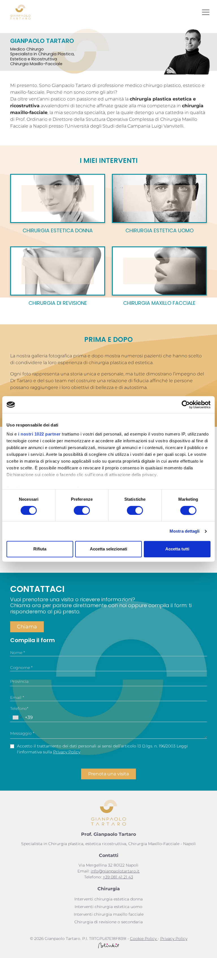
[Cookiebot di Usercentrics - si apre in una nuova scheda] (186, 404)
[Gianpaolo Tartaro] (20, 12)
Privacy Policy (66, 751)
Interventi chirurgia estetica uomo (108, 906)
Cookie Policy (144, 938)
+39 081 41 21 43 (118, 877)
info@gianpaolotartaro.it (115, 871)
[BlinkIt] (108, 945)
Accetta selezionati (108, 549)
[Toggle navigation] (205, 12)
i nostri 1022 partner (39, 434)
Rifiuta (39, 549)
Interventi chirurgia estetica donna (108, 899)
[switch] (82, 510)
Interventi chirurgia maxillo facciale (109, 914)
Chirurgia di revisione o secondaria (108, 921)
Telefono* (19, 708)
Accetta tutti (177, 549)
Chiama (27, 627)
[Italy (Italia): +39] (16, 717)
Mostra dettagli (185, 531)
